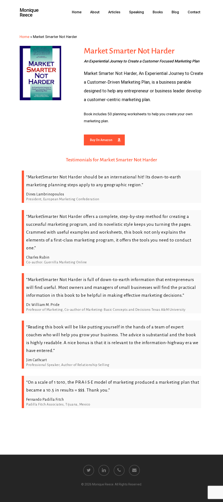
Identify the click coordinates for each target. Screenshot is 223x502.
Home (24, 37)
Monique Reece (29, 12)
